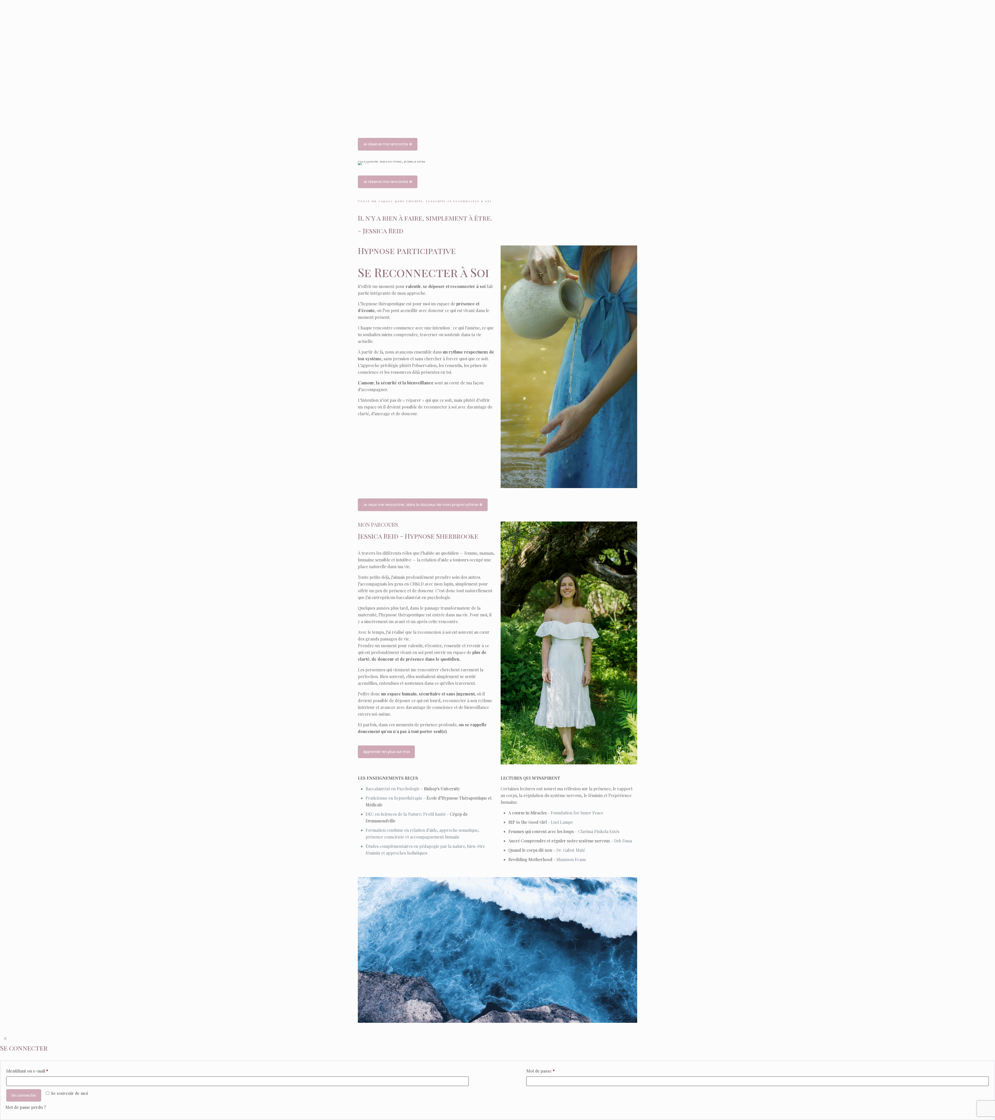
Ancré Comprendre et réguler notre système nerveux (559, 840)
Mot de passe (540, 1071)
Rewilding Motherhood (530, 859)
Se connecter (23, 1095)
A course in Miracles (527, 812)
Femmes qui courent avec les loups (541, 831)
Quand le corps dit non (530, 850)
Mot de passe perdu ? (25, 1107)
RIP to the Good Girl (527, 822)
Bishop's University (442, 788)
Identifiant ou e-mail (27, 1071)
